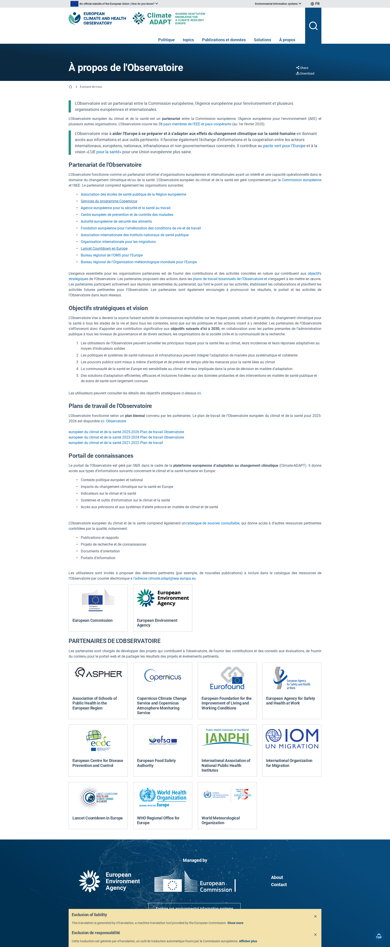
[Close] (315, 916)
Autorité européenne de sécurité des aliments (116, 221)
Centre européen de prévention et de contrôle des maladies (127, 215)
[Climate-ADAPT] (178, 18)
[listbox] (114, 4)
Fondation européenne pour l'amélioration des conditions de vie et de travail (141, 228)
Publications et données (224, 39)
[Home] (71, 87)
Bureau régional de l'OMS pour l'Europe (112, 255)
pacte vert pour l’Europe (284, 145)
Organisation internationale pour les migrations (118, 242)
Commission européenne (301, 180)
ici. (103, 421)
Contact (279, 884)
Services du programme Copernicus (109, 201)
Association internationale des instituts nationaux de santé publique (135, 235)
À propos (287, 39)
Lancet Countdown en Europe (104, 248)
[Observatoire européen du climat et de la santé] (97, 18)
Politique (166, 39)
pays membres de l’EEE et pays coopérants (197, 124)
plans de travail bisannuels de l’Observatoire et (230, 279)
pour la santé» (108, 151)
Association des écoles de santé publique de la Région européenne (133, 194)
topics (188, 39)
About (277, 877)
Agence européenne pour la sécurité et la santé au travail (125, 208)
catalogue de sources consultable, (213, 523)
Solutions (262, 39)
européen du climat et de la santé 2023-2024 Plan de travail (116, 437)
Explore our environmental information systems (194, 908)
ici (199, 393)
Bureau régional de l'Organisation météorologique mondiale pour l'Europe (139, 262)
